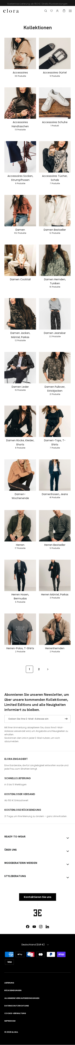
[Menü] (70, 11)
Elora (15, 1032)
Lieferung (9, 982)
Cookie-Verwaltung (15, 1013)
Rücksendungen (12, 990)
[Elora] (11, 11)
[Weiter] (48, 669)
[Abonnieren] (66, 719)
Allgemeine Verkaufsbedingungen (21, 998)
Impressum (9, 1021)
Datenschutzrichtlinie (16, 1005)
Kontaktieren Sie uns (37, 897)
